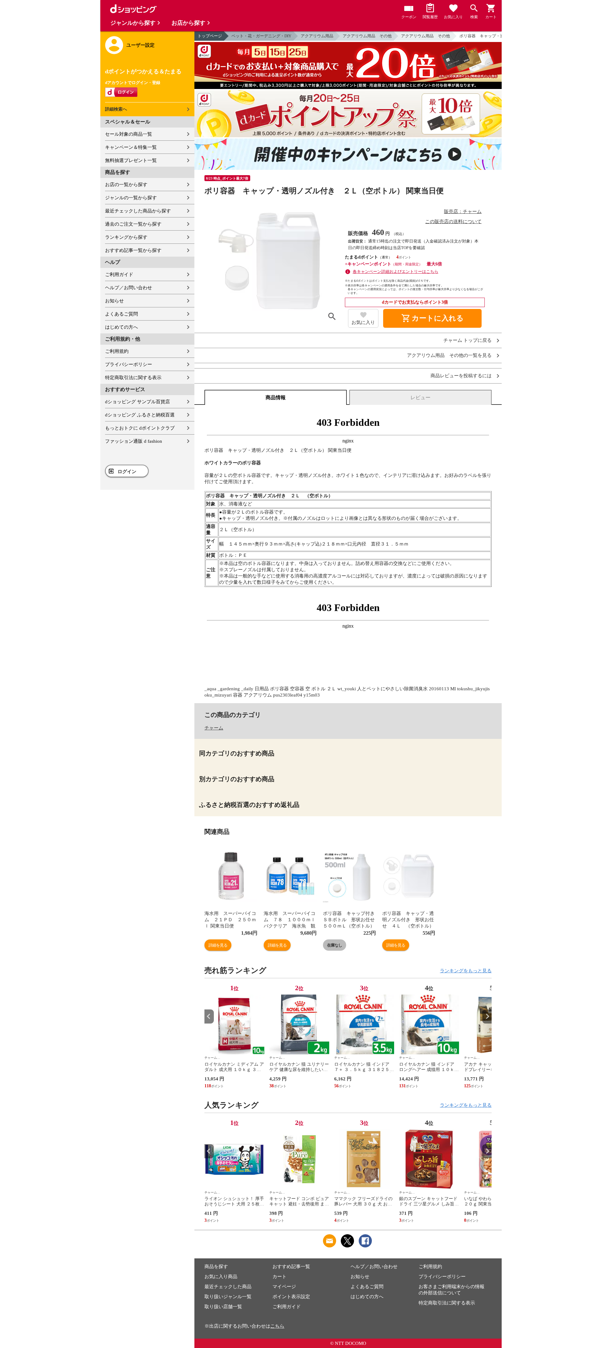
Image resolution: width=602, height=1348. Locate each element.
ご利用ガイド (119, 274)
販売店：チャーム (463, 211)
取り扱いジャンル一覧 (227, 1296)
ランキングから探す (126, 237)
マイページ (284, 1286)
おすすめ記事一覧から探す (133, 250)
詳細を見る (218, 945)
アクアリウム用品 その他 (367, 36)
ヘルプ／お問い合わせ (128, 287)
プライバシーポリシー (128, 364)
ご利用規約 (117, 351)
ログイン (127, 471)
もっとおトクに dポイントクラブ (140, 428)
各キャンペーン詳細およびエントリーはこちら (395, 271)
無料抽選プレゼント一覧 (131, 160)
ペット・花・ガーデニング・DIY (261, 36)
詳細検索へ (116, 109)
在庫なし (334, 945)
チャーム (213, 727)
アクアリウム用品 (317, 36)
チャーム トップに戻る (467, 340)
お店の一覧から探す (126, 184)
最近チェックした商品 (227, 1286)
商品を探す (216, 1266)
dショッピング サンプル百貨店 (137, 401)
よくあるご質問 (121, 313)
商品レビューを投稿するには (461, 376)
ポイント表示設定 (291, 1296)
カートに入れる (432, 318)
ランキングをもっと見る (466, 970)
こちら (277, 1326)
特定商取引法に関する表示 (133, 377)
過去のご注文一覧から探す (133, 224)
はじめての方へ (121, 327)
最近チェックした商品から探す (138, 210)
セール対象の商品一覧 (128, 134)
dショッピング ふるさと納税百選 (140, 414)
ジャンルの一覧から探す (131, 197)
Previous (209, 1016)
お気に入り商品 (220, 1276)
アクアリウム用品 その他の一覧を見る (449, 355)
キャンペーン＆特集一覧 (131, 147)
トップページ (210, 36)
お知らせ (114, 300)
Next (487, 1016)
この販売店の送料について (453, 221)
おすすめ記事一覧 (291, 1266)
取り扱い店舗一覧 (223, 1306)
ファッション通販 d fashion (133, 441)
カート (279, 1276)
